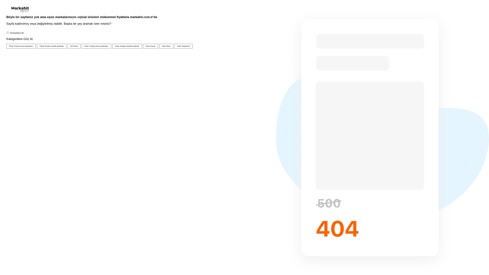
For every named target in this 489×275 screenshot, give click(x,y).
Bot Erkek (74, 46)
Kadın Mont (166, 46)
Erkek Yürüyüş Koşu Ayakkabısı (21, 46)
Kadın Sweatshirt (183, 46)
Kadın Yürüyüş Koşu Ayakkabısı (96, 46)
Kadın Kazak (150, 46)
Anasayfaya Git (17, 33)
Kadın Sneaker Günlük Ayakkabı (127, 46)
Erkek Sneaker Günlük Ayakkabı (52, 46)
